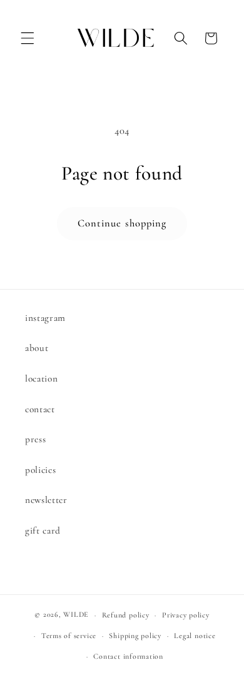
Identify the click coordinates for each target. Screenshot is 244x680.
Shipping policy (135, 635)
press (35, 439)
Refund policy (126, 615)
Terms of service (68, 635)
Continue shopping (122, 223)
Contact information (128, 656)
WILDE (76, 615)
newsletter (46, 499)
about (36, 347)
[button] (28, 38)
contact (40, 409)
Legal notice (194, 635)
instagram (45, 317)
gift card (43, 530)
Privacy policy (186, 615)
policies (40, 469)
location (41, 378)
